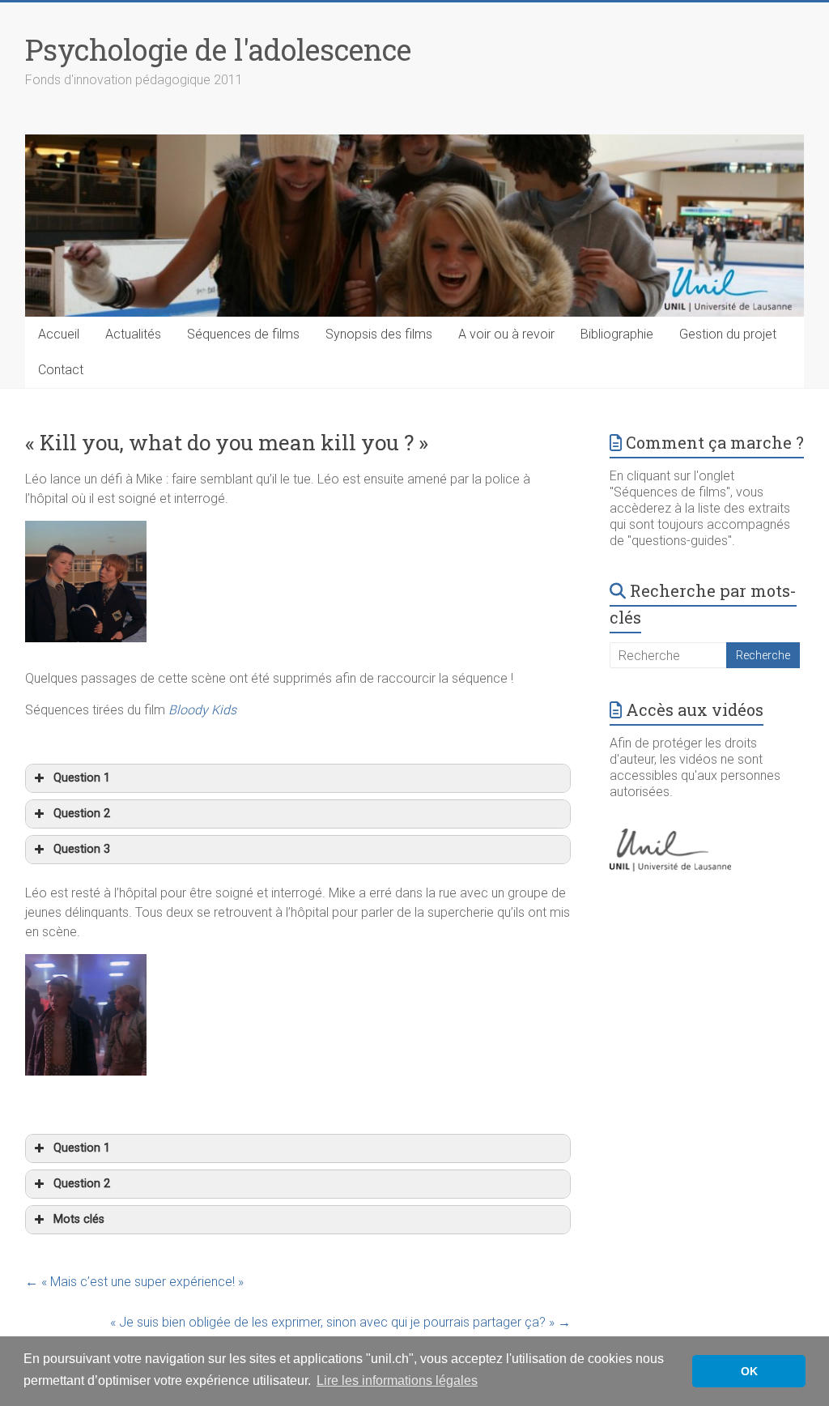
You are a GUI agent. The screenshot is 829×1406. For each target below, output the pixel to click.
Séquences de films (243, 334)
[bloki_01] (86, 530)
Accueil (58, 334)
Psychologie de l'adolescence (218, 49)
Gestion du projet (727, 334)
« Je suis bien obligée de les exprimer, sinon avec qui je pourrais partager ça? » (340, 1322)
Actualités (133, 334)
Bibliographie (616, 334)
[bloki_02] (86, 963)
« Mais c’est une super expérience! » (134, 1281)
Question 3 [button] (81, 849)
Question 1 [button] (81, 778)
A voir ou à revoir (506, 334)
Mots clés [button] (78, 1219)
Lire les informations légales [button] (397, 1380)
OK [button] (749, 1371)
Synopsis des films (378, 334)
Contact (60, 369)
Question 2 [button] (81, 813)
